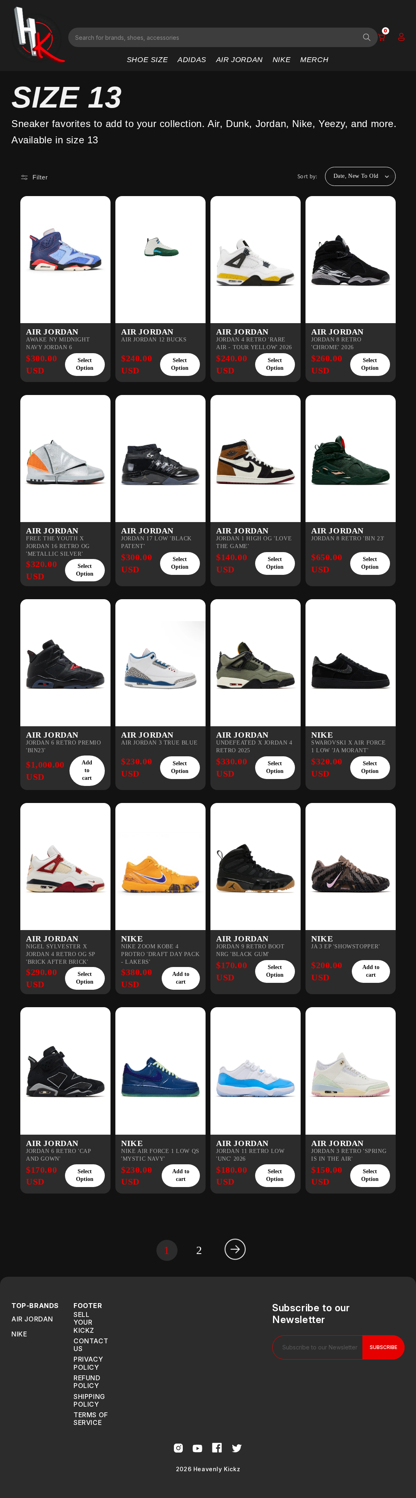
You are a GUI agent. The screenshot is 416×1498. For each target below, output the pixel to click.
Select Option (84, 364)
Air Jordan (32, 1319)
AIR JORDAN (239, 60)
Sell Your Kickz (84, 1322)
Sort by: (307, 176)
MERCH (314, 60)
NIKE (281, 60)
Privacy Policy (88, 1363)
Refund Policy (87, 1382)
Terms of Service (91, 1419)
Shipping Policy (89, 1400)
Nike (19, 1334)
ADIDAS (192, 60)
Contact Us (91, 1345)
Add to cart (87, 770)
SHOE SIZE (147, 60)
